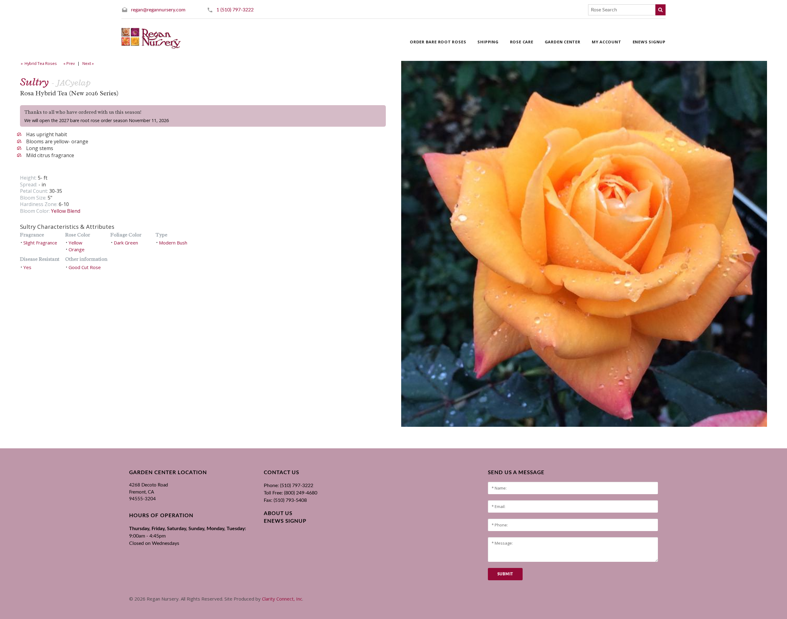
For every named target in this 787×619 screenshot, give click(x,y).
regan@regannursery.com (158, 9)
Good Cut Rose (85, 267)
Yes (27, 267)
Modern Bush (173, 243)
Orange (77, 249)
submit (505, 574)
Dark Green (126, 243)
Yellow (75, 243)
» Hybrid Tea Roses (38, 63)
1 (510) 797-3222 (235, 9)
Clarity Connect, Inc (282, 599)
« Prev (68, 63)
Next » (88, 63)
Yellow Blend (65, 211)
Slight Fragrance (40, 243)
